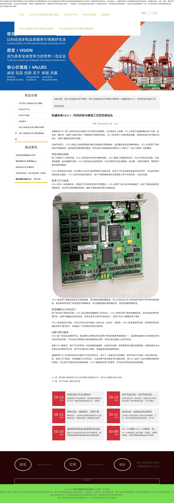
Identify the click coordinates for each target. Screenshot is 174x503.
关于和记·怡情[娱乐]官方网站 (44, 14)
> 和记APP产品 (24, 109)
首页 (21, 14)
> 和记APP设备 (24, 115)
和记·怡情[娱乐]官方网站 (75, 99)
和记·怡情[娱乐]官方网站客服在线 (76, 28)
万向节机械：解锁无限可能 (69, 381)
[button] (171, 56)
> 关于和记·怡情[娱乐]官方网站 (30, 103)
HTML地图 (105, 489)
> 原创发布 (22, 121)
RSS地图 (97, 489)
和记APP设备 (89, 14)
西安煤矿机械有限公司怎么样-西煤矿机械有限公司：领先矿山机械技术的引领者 (90, 377)
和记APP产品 (70, 14)
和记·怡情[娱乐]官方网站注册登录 (36, 28)
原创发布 (105, 14)
